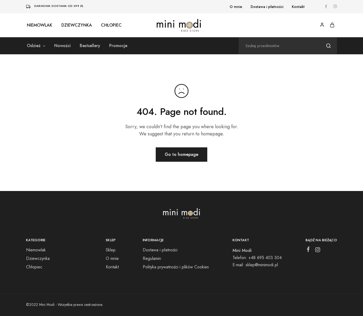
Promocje (118, 46)
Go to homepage (181, 154)
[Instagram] (317, 251)
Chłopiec (111, 25)
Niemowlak (39, 25)
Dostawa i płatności (267, 7)
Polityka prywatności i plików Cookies (176, 267)
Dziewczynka (76, 25)
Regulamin (152, 258)
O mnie (236, 7)
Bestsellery (90, 46)
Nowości (62, 46)
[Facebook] (308, 250)
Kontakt (298, 7)
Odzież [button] (34, 46)
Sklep (111, 250)
